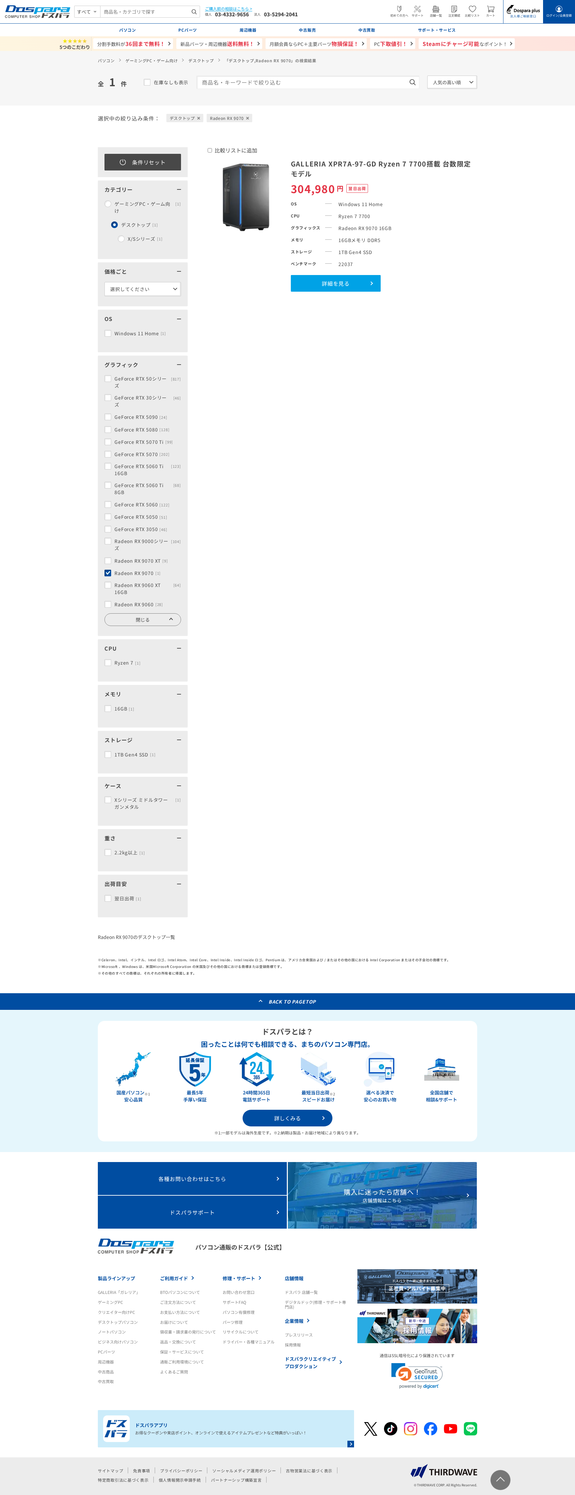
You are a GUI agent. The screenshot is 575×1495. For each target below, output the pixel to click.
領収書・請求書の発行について (188, 1332)
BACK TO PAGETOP (292, 1001)
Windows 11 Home (140, 333)
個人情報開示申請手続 (180, 1480)
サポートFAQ (234, 1302)
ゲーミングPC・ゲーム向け (151, 60)
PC (391, 44)
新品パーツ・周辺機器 (217, 44)
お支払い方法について (180, 1312)
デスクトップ (201, 60)
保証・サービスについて (182, 1351)
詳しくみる (287, 1118)
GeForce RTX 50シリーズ (147, 382)
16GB (124, 708)
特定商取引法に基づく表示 (123, 1480)
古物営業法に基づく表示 (309, 1470)
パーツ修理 (233, 1322)
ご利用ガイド (174, 1278)
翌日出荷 (127, 898)
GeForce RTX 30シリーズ (147, 401)
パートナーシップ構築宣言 (236, 1480)
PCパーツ (106, 1351)
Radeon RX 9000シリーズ (147, 544)
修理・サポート (239, 1278)
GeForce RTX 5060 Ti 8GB (147, 488)
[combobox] (150, 12)
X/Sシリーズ (145, 238)
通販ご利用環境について (182, 1361)
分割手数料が (131, 44)
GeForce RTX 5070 (142, 454)
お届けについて (174, 1322)
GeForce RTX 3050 (140, 529)
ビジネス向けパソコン (118, 1342)
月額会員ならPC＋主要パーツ (314, 44)
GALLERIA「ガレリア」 (119, 1292)
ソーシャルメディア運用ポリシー (244, 1470)
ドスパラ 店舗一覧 (301, 1292)
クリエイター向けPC (116, 1312)
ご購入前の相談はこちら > (228, 8)
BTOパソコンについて (180, 1292)
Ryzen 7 (127, 662)
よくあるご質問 (174, 1371)
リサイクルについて (241, 1332)
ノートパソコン (112, 1332)
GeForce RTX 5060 (142, 504)
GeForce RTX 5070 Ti (143, 442)
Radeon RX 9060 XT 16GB (147, 588)
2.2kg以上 (129, 852)
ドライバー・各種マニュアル (249, 1342)
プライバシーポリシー (181, 1470)
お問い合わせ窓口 (239, 1292)
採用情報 (293, 1344)
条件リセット (149, 162)
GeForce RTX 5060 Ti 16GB (147, 469)
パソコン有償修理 (239, 1312)
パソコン (106, 60)
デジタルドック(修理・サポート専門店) (315, 1304)
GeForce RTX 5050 (140, 516)
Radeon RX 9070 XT (141, 560)
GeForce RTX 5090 (140, 417)
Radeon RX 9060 (138, 604)
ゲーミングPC (110, 1302)
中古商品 (106, 1371)
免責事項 (141, 1470)
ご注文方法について (178, 1302)
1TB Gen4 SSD (135, 754)
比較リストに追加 (236, 150)
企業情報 (294, 1321)
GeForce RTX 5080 (142, 429)
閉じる (143, 619)
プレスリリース (299, 1335)
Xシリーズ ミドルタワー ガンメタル (147, 803)
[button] (417, 1375)
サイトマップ (110, 1470)
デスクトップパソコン (118, 1322)
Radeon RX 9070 (137, 573)
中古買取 (106, 1381)
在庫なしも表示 (171, 82)
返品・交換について (178, 1342)
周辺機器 (106, 1361)
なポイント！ (465, 44)
